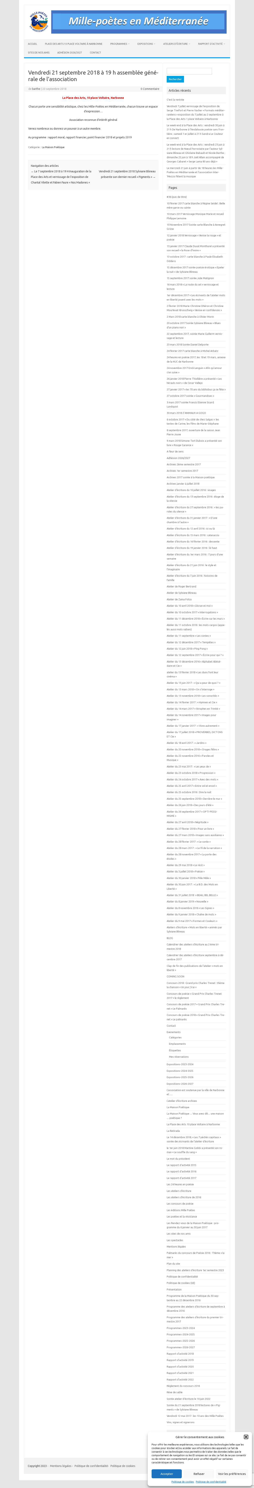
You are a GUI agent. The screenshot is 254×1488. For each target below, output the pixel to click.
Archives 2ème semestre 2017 (184, 464)
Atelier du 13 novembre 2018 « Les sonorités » (193, 695)
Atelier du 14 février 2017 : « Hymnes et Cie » (192, 702)
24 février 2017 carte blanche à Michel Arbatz (192, 350)
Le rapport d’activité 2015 (181, 1165)
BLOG (170, 938)
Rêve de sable (175, 1392)
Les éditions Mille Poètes (181, 1210)
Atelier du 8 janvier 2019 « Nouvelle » (187, 901)
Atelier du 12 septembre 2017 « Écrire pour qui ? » (195, 655)
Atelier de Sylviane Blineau (181, 592)
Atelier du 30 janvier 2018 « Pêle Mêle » (189, 878)
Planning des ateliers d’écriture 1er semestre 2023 (195, 1270)
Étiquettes (175, 1050)
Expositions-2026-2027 (180, 1083)
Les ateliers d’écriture (179, 1190)
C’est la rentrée (175, 99)
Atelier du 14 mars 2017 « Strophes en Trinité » (193, 708)
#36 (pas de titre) (177, 196)
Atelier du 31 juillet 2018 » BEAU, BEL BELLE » (192, 895)
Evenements (174, 1032)
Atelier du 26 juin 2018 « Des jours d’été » (190, 805)
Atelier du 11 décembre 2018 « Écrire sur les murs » (196, 618)
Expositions (145, 44)
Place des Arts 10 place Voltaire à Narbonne (73, 44)
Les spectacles (175, 1240)
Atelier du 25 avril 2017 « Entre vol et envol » (192, 785)
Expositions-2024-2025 (180, 1070)
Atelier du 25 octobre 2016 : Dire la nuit (189, 792)
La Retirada (173, 1130)
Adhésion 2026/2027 (69, 52)
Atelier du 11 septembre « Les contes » (189, 635)
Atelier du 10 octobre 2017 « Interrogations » (192, 612)
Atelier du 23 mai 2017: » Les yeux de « (189, 766)
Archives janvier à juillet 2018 (183, 483)
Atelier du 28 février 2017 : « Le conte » (189, 841)
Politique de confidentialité (211, 1481)
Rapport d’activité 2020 (180, 1366)
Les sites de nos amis (179, 1233)
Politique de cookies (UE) (181, 1282)
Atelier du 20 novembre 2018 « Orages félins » (193, 749)
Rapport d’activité (210, 44)
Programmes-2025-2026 (181, 1340)
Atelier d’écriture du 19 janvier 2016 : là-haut (192, 547)
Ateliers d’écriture (175, 44)
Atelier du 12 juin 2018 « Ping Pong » (187, 648)
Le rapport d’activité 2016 (181, 1171)
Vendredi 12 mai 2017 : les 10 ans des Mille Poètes (195, 1415)
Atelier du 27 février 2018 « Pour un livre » (190, 828)
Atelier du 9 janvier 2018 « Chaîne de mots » (191, 914)
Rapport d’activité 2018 (180, 1353)
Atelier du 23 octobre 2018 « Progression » (191, 772)
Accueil (32, 44)
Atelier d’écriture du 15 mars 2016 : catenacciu (193, 535)
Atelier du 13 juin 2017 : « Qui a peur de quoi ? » (193, 682)
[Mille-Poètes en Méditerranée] (127, 32)
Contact (95, 52)
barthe (36, 88)
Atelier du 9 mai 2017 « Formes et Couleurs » (192, 921)
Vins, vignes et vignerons (180, 1422)
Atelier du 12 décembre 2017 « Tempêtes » (191, 642)
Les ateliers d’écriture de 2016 (184, 1197)
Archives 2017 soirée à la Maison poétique (191, 477)
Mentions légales (176, 1246)
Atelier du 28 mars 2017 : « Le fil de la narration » (194, 848)
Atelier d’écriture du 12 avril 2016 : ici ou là (191, 528)
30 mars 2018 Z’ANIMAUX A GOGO (186, 412)
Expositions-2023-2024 (180, 1064)
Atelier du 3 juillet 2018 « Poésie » (186, 871)
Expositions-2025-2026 (180, 1077)
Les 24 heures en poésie (180, 1184)
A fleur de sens (175, 451)
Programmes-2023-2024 (181, 1328)
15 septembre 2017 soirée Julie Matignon (190, 278)
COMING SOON (175, 976)
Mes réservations (179, 1056)
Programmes (118, 44)
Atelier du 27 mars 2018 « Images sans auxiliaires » (195, 835)
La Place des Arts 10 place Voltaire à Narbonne (193, 1124)
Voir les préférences (232, 1473)
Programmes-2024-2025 (181, 1334)
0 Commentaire (150, 88)
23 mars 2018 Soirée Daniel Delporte (188, 344)
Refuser (198, 1473)
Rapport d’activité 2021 (180, 1373)
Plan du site (173, 1263)
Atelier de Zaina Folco (179, 599)
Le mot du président (178, 1158)
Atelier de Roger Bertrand (181, 586)
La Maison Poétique (53, 147)
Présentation (174, 1289)
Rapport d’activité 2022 (180, 1379)
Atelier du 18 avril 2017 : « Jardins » (186, 742)
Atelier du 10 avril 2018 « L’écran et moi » (190, 605)
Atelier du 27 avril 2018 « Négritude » (187, 822)
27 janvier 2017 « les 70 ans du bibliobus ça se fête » (196, 389)
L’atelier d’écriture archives (182, 1100)
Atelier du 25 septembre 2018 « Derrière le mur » (194, 798)
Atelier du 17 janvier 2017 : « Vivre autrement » (193, 725)
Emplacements (177, 1043)
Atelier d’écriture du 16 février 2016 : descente (193, 541)
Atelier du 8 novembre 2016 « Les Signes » (190, 908)
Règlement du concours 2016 (183, 1385)
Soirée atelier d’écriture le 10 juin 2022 (188, 1398)
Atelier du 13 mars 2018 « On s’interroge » (190, 689)
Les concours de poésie (180, 1203)
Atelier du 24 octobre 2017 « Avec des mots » (192, 779)
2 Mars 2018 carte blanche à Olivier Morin (190, 316)
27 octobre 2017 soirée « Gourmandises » (190, 395)
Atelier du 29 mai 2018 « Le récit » (186, 865)
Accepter (167, 1473)
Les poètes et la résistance (182, 1216)
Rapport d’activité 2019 (180, 1360)
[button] (246, 1437)
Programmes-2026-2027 (181, 1347)
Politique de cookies (182, 1481)
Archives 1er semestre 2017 (182, 470)
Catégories (175, 1037)
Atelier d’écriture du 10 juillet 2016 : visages (191, 490)
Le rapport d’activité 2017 (181, 1178)
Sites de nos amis (38, 52)
